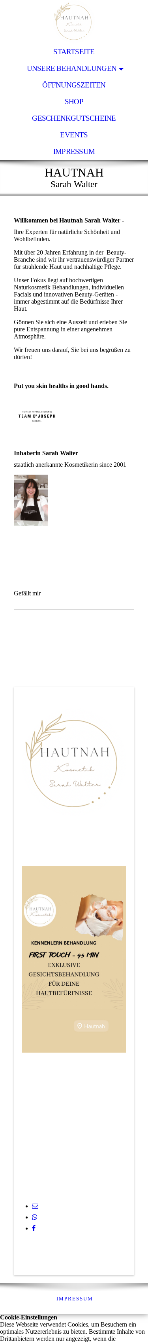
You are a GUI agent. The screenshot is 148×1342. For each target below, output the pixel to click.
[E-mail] (35, 1206)
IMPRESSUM (74, 1299)
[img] (74, 22)
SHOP (74, 101)
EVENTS (74, 135)
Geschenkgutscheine (74, 118)
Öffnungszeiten (73, 85)
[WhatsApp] (34, 1217)
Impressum (74, 151)
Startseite (73, 52)
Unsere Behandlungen (71, 68)
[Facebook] (34, 1228)
